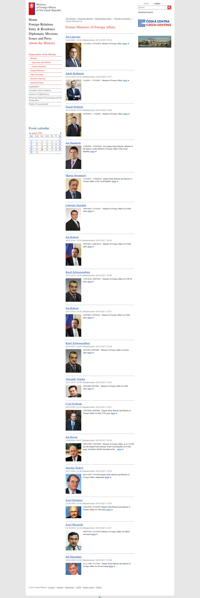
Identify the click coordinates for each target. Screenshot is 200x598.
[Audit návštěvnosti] (100, 597)
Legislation (34, 86)
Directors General (37, 79)
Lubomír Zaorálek (76, 205)
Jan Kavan (71, 437)
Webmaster (69, 587)
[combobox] (153, 7)
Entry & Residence (42, 29)
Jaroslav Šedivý (74, 467)
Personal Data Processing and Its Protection (45, 99)
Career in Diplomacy (39, 94)
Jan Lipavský (73, 36)
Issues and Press (40, 38)
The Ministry (71, 19)
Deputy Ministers (37, 70)
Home (33, 19)
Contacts (51, 587)
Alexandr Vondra (75, 379)
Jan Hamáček (73, 143)
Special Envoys (36, 83)
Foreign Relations (41, 24)
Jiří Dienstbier (74, 556)
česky (146, 3)
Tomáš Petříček (74, 107)
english (157, 3)
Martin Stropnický (76, 175)
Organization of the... (103, 19)
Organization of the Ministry (42, 54)
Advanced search (145, 12)
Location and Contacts (40, 90)
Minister (33, 58)
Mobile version (88, 587)
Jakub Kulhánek (75, 73)
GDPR (78, 587)
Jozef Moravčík (74, 524)
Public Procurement (38, 104)
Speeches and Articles (41, 62)
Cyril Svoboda (74, 403)
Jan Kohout (72, 237)
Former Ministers (39, 66)
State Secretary (36, 75)
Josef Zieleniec (74, 500)
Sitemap (60, 587)
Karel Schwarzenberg (78, 272)
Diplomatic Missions (43, 33)
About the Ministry (85, 19)
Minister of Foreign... (123, 19)
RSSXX (99, 587)
